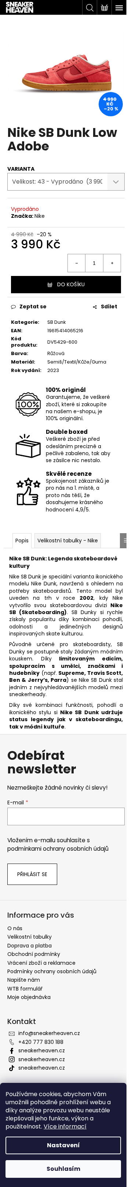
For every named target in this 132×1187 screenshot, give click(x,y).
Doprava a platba (29, 945)
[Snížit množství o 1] (76, 263)
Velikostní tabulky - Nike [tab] (67, 540)
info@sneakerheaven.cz (49, 1033)
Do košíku (71, 284)
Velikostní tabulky (29, 936)
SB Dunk (56, 322)
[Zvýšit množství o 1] (112, 263)
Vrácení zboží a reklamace (41, 963)
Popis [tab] (22, 540)
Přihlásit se (32, 874)
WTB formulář (25, 988)
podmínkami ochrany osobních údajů (58, 849)
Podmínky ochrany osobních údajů (51, 971)
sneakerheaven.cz (41, 1050)
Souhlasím (63, 1169)
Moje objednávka (29, 997)
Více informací (65, 1126)
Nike (39, 216)
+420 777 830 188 (40, 1042)
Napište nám (23, 980)
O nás (14, 928)
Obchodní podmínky (33, 954)
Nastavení (63, 1145)
